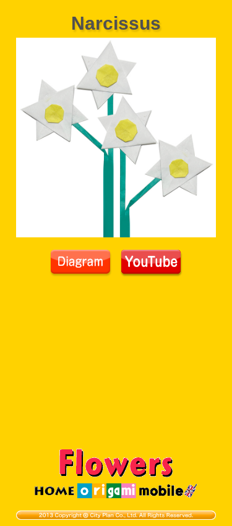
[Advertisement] (116, 369)
